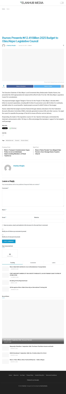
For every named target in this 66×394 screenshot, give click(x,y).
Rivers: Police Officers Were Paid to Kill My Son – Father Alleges (27, 359)
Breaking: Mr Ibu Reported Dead (18, 280)
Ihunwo (17, 140)
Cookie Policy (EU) (39, 375)
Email (4, 217)
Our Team (22, 375)
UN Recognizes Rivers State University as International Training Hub (28, 287)
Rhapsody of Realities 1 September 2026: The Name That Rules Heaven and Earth (31, 346)
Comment (5, 188)
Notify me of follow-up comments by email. (14, 231)
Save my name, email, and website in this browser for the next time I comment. (26, 225)
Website (36, 217)
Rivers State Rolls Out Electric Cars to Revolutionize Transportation (28, 267)
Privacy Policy (30, 375)
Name (4, 210)
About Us (16, 375)
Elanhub (24, 386)
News (8, 9)
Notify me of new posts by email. (11, 237)
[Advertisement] (33, 23)
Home (3, 9)
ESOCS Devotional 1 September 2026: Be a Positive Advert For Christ (28, 353)
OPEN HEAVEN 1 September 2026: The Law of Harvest (17, 340)
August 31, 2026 (7, 342)
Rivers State (24, 140)
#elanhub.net (9, 140)
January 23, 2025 (22, 45)
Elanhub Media (43, 386)
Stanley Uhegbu (11, 45)
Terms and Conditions (51, 375)
